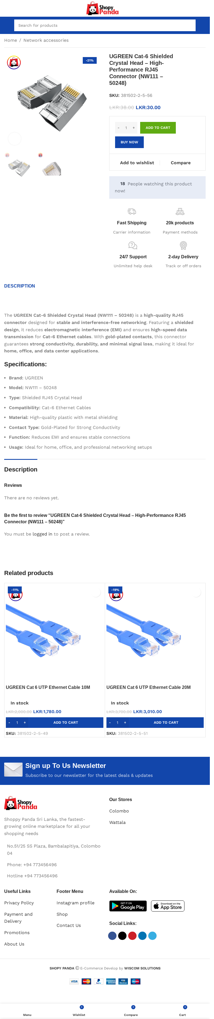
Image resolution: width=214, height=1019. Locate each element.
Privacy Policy (19, 902)
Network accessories (46, 40)
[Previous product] (189, 41)
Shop (62, 914)
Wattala (117, 822)
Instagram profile (75, 902)
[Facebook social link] (112, 936)
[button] (54, 722)
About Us (14, 944)
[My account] (203, 25)
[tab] (19, 286)
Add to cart (158, 128)
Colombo (119, 811)
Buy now (129, 142)
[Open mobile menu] (6, 25)
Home (10, 40)
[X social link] (122, 936)
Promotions (17, 932)
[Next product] (202, 41)
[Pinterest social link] (132, 936)
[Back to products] (195, 41)
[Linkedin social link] (142, 936)
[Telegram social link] (152, 936)
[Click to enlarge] (14, 138)
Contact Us (69, 925)
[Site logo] (104, 8)
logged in (42, 534)
